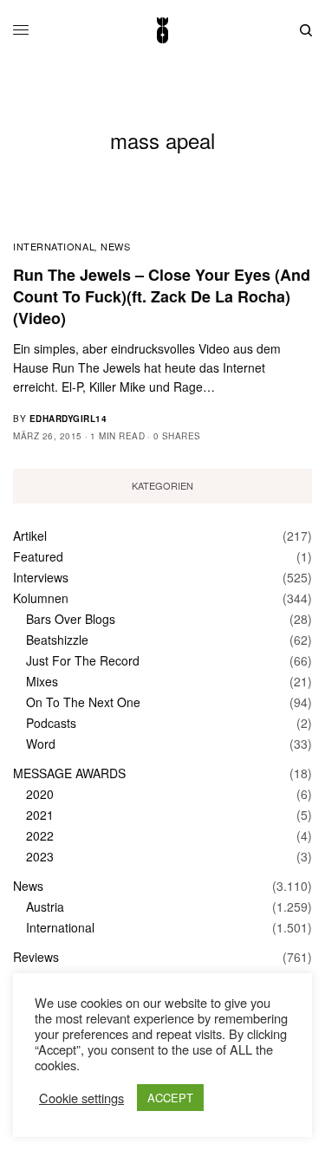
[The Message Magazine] (162, 30)
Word (40, 743)
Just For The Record (83, 660)
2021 (40, 815)
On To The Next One (83, 702)
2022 (40, 835)
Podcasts (51, 723)
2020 (40, 794)
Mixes (42, 681)
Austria (45, 906)
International (53, 246)
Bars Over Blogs (70, 619)
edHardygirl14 (68, 419)
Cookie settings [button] (81, 1098)
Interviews (40, 577)
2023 (40, 856)
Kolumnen (40, 598)
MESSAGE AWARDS (69, 773)
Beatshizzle (57, 639)
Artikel (30, 536)
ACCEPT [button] (170, 1097)
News (115, 246)
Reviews (36, 957)
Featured (38, 556)
